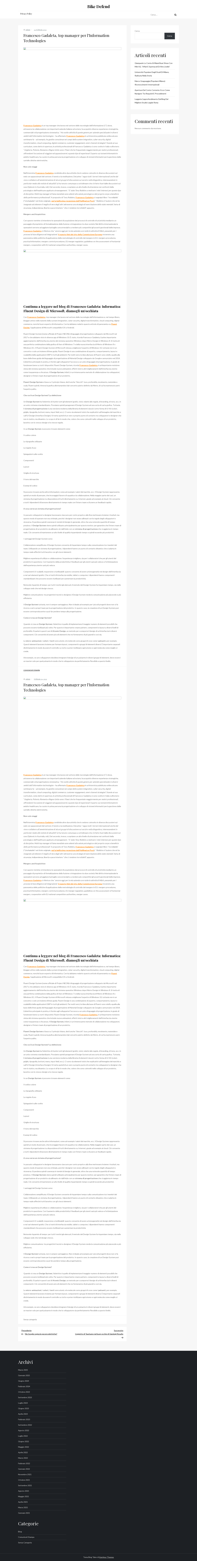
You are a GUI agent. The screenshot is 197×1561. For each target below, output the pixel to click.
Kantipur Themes (106, 1557)
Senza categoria (25, 1542)
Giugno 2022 (23, 1441)
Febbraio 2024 (24, 1386)
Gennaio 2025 (24, 1375)
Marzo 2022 (23, 1458)
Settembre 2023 (25, 1397)
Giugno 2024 (23, 1381)
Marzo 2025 (23, 1370)
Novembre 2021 (24, 1474)
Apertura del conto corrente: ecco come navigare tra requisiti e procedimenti (152, 92)
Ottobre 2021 (24, 1480)
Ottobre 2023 (24, 1392)
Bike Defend (98, 6)
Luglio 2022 (23, 1436)
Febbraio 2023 (24, 1419)
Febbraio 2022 (24, 1463)
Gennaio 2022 (24, 1469)
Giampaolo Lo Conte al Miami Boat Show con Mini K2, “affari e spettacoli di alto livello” (153, 65)
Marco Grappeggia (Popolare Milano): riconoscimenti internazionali (150, 83)
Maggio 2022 (23, 1447)
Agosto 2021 (23, 1491)
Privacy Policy (26, 13)
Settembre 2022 (25, 1425)
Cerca (137, 31)
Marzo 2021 (23, 1507)
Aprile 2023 (23, 1414)
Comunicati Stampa (31, 670)
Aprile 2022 (23, 1452)
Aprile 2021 (23, 1502)
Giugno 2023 (23, 1408)
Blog (20, 1531)
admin (28, 30)
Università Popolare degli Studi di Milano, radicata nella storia (152, 74)
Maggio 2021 (23, 1496)
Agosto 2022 (23, 1430)
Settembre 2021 (25, 1485)
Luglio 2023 (23, 1403)
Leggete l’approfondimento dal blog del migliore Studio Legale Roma (151, 101)
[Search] (175, 15)
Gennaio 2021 (24, 1513)
